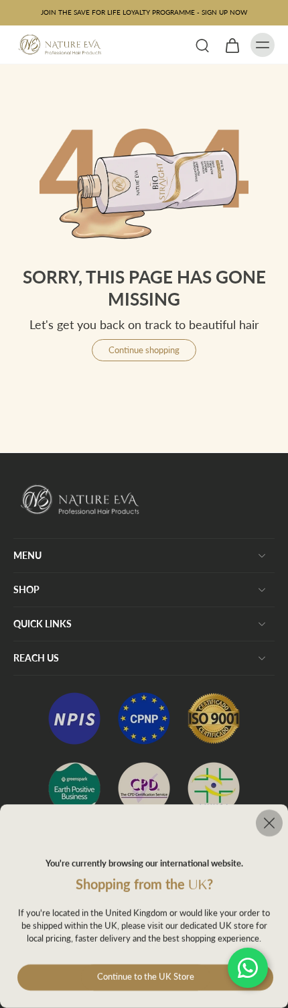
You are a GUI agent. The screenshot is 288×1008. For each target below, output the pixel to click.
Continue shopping (144, 350)
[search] (202, 45)
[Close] (144, 823)
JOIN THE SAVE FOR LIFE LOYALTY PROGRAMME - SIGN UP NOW (144, 12)
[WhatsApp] (248, 968)
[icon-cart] (231, 45)
